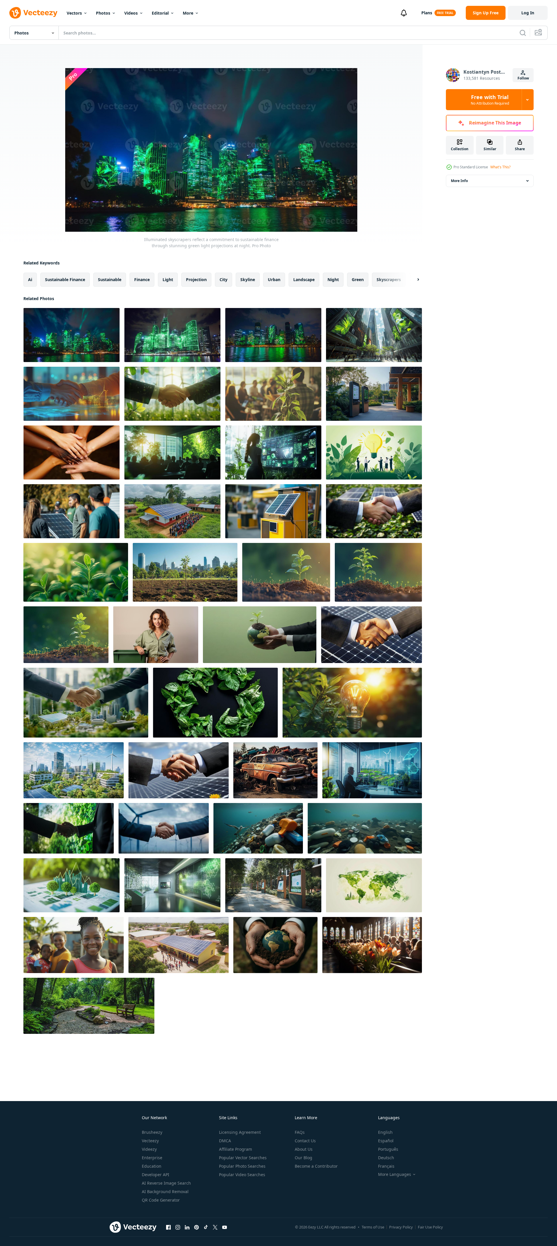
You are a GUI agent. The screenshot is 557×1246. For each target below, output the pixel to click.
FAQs (300, 1132)
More (188, 13)
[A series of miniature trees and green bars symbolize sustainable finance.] (71, 885)
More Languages (394, 1174)
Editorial (160, 13)
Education (151, 1166)
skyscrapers (389, 279)
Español (386, 1140)
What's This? (500, 167)
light (168, 279)
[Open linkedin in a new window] (187, 1227)
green (358, 279)
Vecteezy (150, 1140)
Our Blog (303, 1157)
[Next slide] (413, 280)
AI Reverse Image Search (166, 1183)
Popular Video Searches (242, 1174)
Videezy (149, 1149)
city (223, 279)
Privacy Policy (401, 1227)
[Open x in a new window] (215, 1227)
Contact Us (305, 1140)
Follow (523, 78)
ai (30, 279)
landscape (304, 279)
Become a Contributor (316, 1166)
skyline (247, 279)
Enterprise (152, 1157)
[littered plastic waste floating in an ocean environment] (258, 828)
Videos (131, 13)
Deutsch (386, 1157)
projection (196, 279)
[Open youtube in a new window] (224, 1227)
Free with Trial (490, 100)
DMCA (225, 1140)
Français (386, 1166)
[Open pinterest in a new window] (196, 1227)
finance (142, 279)
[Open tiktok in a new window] (206, 1227)
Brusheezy (152, 1132)
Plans (426, 12)
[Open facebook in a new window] (168, 1227)
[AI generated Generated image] (155, 634)
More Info (459, 180)
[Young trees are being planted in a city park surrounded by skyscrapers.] (185, 572)
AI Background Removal (165, 1191)
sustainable (109, 279)
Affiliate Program (235, 1149)
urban (274, 279)
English (385, 1132)
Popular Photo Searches (242, 1166)
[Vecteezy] (33, 13)
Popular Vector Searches (243, 1157)
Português (388, 1149)
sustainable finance (65, 279)
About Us (304, 1149)
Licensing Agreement (240, 1132)
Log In (527, 12)
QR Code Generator (161, 1200)
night (333, 279)
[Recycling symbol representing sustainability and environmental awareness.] (215, 703)
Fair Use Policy (430, 1227)
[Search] (522, 32)
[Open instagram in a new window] (177, 1227)
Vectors (74, 13)
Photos (103, 13)
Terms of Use (373, 1227)
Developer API (155, 1174)
